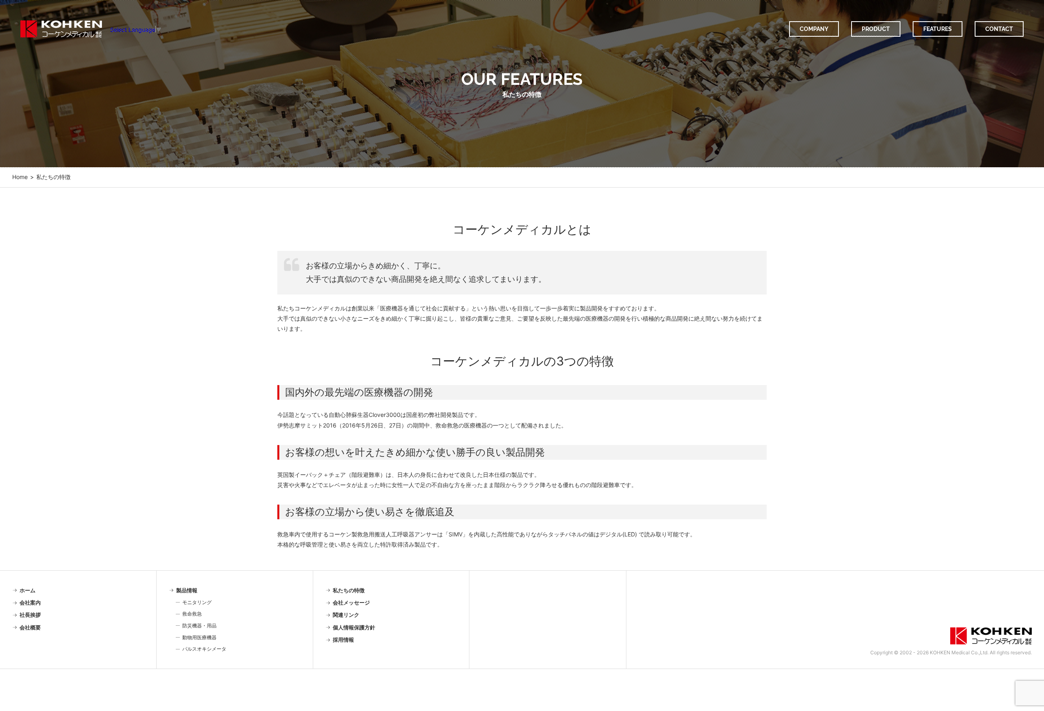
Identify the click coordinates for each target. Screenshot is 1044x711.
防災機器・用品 (199, 625)
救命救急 (192, 614)
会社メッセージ (351, 602)
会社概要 (30, 627)
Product (876, 29)
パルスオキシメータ (204, 649)
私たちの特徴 (349, 590)
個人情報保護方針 (354, 627)
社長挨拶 (30, 614)
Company (814, 29)
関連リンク (346, 614)
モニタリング (197, 602)
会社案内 (30, 602)
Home (20, 177)
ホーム (27, 590)
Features (937, 29)
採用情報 (343, 639)
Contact (999, 29)
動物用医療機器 (199, 637)
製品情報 (186, 590)
